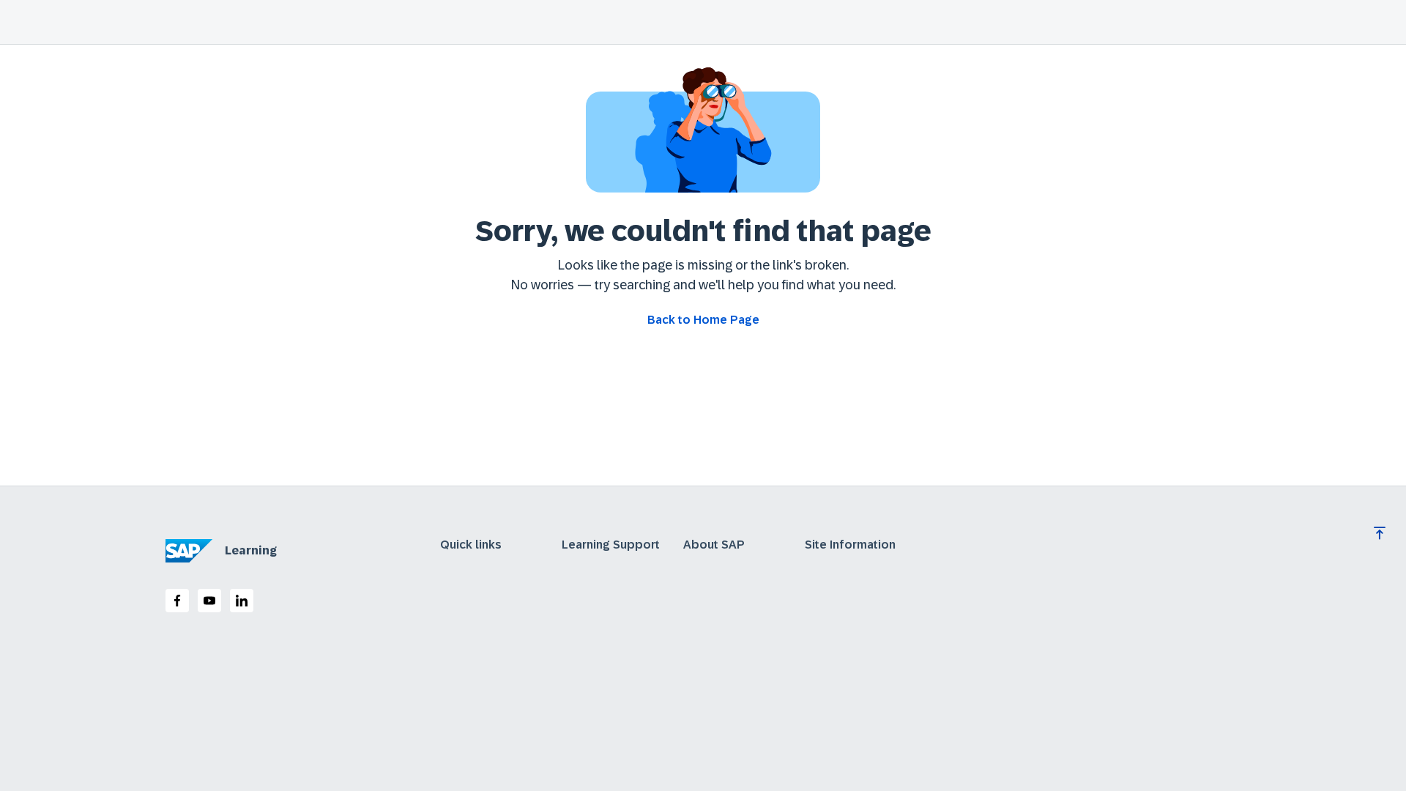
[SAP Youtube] (209, 600)
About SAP (714, 545)
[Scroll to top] (1379, 533)
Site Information (850, 545)
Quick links (471, 545)
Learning (251, 550)
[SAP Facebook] (177, 600)
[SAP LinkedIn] (241, 600)
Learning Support (611, 545)
